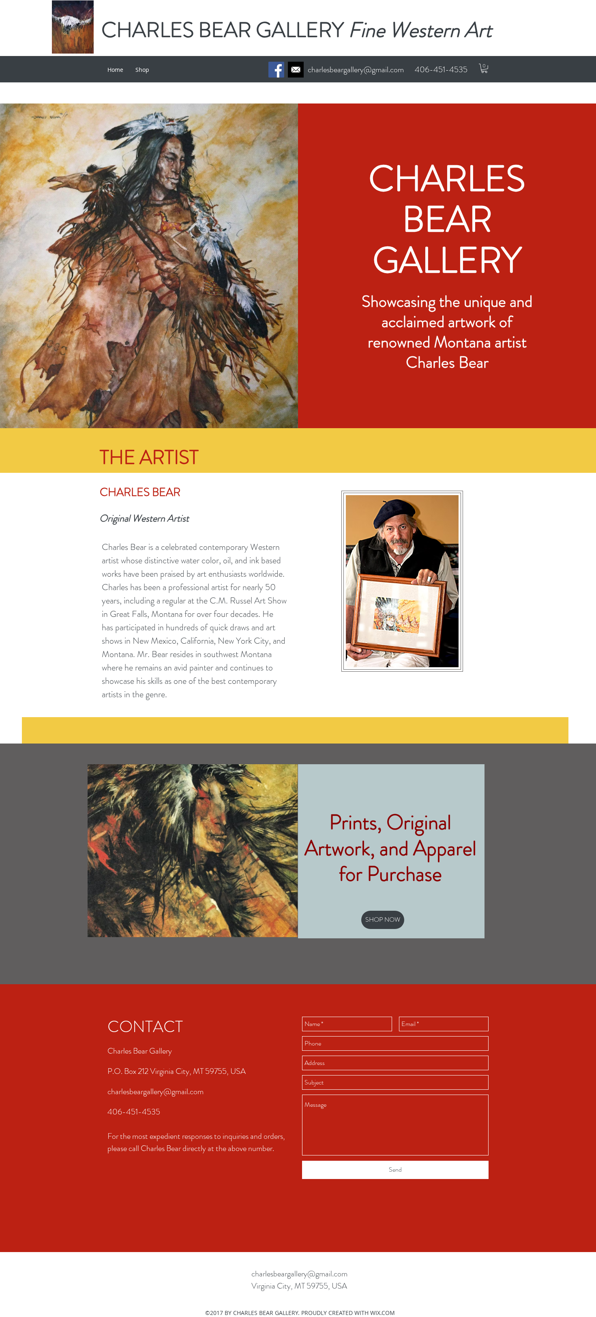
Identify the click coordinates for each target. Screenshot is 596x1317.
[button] (484, 68)
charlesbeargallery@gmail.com (356, 69)
